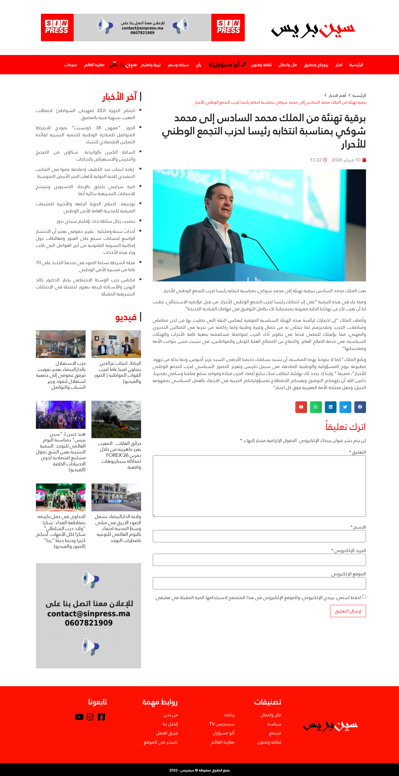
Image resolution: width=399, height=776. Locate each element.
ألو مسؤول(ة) (224, 64)
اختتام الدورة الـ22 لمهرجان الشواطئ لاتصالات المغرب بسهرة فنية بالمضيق (85, 114)
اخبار (339, 64)
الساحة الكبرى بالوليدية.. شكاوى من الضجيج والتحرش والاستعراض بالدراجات (85, 155)
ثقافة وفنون (261, 64)
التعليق (357, 452)
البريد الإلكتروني (348, 550)
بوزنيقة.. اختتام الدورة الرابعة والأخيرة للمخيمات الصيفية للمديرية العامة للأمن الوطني (85, 207)
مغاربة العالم (94, 64)
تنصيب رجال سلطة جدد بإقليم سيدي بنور (95, 221)
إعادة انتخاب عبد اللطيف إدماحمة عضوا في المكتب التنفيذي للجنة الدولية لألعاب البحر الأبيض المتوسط (85, 173)
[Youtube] (79, 716)
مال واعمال (288, 64)
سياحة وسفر (178, 64)
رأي (198, 64)
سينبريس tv (123, 64)
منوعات (71, 64)
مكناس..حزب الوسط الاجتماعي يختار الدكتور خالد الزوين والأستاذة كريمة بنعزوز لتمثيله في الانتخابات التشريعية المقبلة (85, 286)
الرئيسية (356, 64)
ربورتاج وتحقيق (316, 64)
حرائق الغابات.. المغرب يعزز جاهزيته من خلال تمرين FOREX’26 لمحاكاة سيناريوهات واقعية (119, 455)
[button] (360, 407)
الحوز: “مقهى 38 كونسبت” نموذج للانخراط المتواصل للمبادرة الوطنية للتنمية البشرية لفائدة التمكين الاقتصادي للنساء (85, 134)
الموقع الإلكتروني (349, 574)
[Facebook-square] (101, 716)
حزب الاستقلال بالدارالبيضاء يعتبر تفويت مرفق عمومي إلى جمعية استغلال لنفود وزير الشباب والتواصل (61, 375)
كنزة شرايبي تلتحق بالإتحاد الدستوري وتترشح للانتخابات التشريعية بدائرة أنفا (85, 190)
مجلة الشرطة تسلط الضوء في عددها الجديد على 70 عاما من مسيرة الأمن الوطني (85, 266)
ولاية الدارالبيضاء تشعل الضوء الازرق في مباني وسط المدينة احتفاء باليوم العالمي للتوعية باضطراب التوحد (118, 528)
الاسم (358, 527)
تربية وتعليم (151, 64)
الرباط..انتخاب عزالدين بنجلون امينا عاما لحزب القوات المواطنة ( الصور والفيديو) (117, 372)
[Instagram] (90, 716)
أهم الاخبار (337, 95)
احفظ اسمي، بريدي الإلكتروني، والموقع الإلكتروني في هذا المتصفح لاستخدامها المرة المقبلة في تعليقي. (258, 597)
